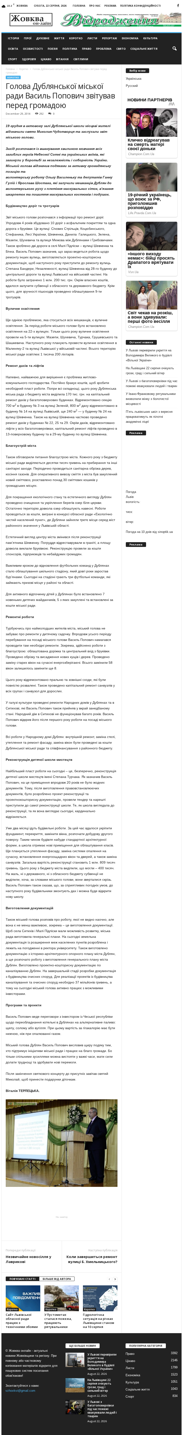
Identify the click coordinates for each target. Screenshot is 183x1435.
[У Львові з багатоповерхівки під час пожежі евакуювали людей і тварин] (75, 1407)
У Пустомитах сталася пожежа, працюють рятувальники (58, 1320)
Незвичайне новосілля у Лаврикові (28, 1259)
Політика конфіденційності (140, 5)
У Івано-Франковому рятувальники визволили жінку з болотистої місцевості (151, 399)
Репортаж (109, 38)
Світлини (80, 59)
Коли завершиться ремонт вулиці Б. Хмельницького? (91, 1259)
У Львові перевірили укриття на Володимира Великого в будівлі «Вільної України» (149, 355)
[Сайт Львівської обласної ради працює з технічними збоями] (23, 1298)
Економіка (130, 38)
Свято (121, 48)
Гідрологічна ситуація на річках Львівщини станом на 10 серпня (98, 1320)
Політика (69, 48)
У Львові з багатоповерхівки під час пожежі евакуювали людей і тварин (152, 383)
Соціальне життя (144, 48)
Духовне (42, 38)
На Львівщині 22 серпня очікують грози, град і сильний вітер (150, 370)
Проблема (104, 48)
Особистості (33, 48)
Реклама (110, 5)
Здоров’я (29, 59)
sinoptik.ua (165, 532)
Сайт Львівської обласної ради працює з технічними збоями (22, 1320)
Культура (150, 38)
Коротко (75, 38)
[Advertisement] (61, 1228)
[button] (174, 49)
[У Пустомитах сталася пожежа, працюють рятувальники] (61, 1298)
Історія (13, 38)
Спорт (12, 59)
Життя (59, 38)
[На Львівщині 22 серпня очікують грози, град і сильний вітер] (75, 1385)
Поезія (53, 48)
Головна (79, 5)
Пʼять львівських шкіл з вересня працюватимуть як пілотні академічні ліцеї (149, 416)
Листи (92, 38)
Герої (27, 38)
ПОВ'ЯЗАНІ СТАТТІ (23, 1279)
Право (86, 48)
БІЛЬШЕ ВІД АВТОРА (57, 1279)
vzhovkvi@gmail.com (20, 1390)
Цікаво (46, 59)
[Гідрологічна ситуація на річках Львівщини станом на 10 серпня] (100, 1298)
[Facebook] (178, 5)
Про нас (95, 5)
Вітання (62, 59)
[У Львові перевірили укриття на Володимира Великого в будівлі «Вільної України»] (75, 1360)
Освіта (13, 48)
